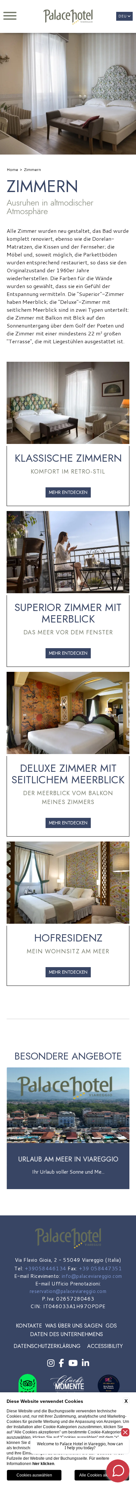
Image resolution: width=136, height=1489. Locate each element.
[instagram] (50, 1363)
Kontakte (29, 1326)
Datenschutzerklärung (47, 1346)
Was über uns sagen (73, 1326)
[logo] (67, 17)
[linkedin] (85, 1363)
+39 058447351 (100, 1268)
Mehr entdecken (68, 492)
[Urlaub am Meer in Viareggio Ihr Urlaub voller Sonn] (68, 1188)
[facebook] (61, 1363)
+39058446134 (45, 1268)
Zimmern (32, 169)
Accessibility (105, 1346)
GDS (111, 1326)
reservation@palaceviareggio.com (68, 1291)
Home (12, 169)
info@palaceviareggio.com (92, 1276)
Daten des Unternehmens (66, 1334)
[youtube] (73, 1363)
